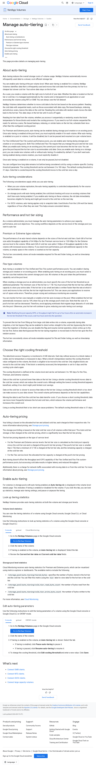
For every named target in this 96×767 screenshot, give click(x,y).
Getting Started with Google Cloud (59, 730)
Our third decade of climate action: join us (64, 751)
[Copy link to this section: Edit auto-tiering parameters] (36, 606)
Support (29, 729)
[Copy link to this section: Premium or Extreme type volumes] (42, 233)
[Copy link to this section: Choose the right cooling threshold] (50, 350)
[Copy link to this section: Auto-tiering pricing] (29, 416)
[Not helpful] (91, 19)
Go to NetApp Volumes (22, 541)
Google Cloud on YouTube (82, 737)
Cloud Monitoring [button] (32, 530)
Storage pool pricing (40, 425)
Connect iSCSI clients (16, 678)
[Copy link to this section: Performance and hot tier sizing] (45, 215)
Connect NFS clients (15, 674)
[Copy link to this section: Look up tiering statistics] (31, 497)
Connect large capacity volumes (20, 682)
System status (31, 737)
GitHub (51, 726)
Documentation (15, 19)
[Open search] (62, 2)
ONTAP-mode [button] (31, 620)
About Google (8, 751)
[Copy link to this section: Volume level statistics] (24, 509)
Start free (86, 10)
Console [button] (8, 530)
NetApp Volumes (16, 10)
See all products (9, 726)
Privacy (17, 751)
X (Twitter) (77, 733)
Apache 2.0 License (30, 707)
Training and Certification (58, 742)
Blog (74, 726)
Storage (26, 19)
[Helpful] (88, 19)
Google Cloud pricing (10, 729)
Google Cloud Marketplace (12, 733)
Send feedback (84, 25)
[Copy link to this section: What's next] (20, 663)
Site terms (26, 751)
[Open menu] (3, 3)
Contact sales (8, 737)
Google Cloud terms (40, 751)
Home (5, 19)
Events (75, 729)
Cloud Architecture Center (59, 739)
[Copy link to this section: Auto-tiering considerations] (34, 177)
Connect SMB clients (16, 669)
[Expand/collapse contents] (15, 31)
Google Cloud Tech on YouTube (81, 741)
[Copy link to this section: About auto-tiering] (29, 70)
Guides (48, 19)
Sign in (90, 3)
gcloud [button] (18, 530)
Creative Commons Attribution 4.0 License (66, 705)
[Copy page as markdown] (53, 25)
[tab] (8, 530)
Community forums (33, 726)
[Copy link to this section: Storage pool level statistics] (29, 562)
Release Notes (31, 733)
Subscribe (41, 756)
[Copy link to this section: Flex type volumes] (24, 264)
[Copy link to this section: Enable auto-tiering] (29, 479)
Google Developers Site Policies (62, 707)
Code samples (54, 735)
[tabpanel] (48, 545)
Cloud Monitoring (31, 599)
